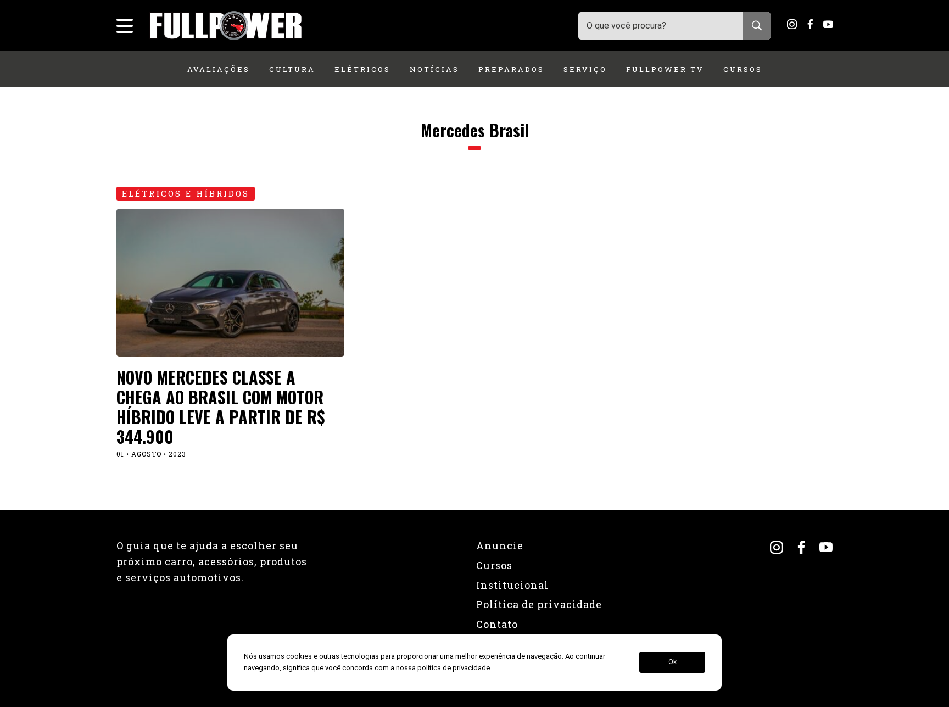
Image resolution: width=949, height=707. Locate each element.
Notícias (434, 69)
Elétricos (362, 69)
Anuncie (499, 545)
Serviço (585, 69)
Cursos (742, 69)
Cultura (292, 69)
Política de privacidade (539, 604)
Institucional (512, 585)
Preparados (511, 69)
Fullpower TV (665, 69)
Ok (672, 662)
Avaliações (218, 69)
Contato (497, 624)
